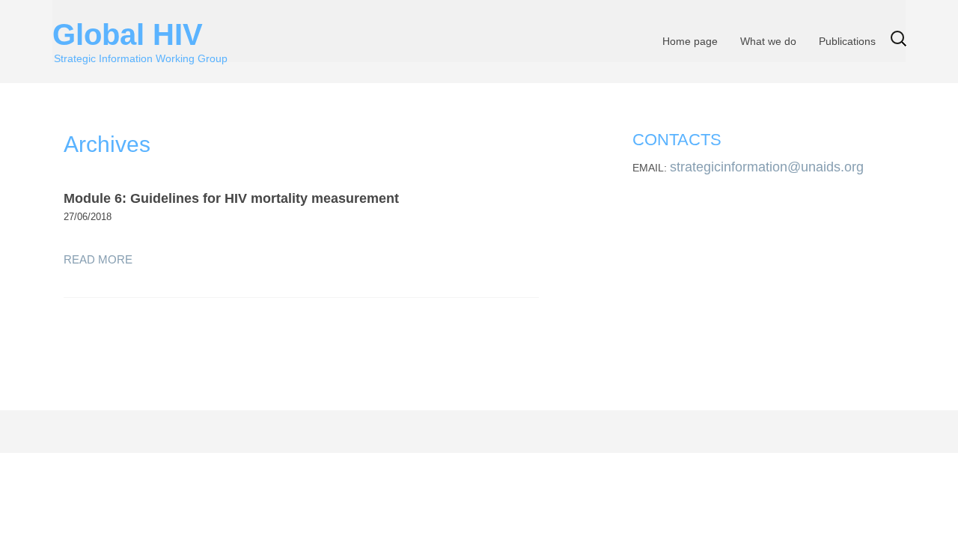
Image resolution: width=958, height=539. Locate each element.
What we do (768, 41)
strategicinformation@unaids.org (767, 166)
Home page (690, 41)
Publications (847, 41)
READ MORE (98, 259)
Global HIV (140, 30)
